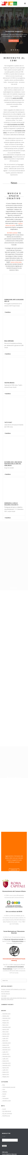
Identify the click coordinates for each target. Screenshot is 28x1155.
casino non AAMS (18, 98)
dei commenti (7, 1113)
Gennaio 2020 (5, 1034)
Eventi (3, 1096)
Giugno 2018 (5, 1045)
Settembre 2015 (6, 1065)
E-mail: (3, 1136)
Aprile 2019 (5, 1040)
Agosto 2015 (5, 1067)
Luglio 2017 (5, 1052)
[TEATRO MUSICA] (14, 368)
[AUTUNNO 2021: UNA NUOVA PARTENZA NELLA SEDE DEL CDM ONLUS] (14, 447)
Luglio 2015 (5, 1070)
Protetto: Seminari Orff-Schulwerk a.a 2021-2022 (13, 989)
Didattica (4, 1091)
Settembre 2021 (6, 1018)
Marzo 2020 (5, 1031)
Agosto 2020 (5, 1029)
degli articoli (6, 1111)
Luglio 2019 (5, 1038)
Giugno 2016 (5, 1061)
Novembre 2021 (6, 1013)
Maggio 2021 (5, 1022)
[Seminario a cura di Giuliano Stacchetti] (14, 489)
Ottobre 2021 (5, 1016)
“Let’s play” (8, 422)
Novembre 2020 (6, 1027)
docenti (4, 1094)
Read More (8, 312)
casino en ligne (7, 157)
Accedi (4, 1109)
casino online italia (16, 262)
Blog (3, 1085)
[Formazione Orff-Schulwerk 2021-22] (14, 285)
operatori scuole (6, 1100)
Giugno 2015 (5, 1072)
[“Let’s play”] (14, 408)
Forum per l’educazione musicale (13, 939)
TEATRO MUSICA (9, 382)
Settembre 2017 (6, 1049)
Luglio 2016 (5, 1058)
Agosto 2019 (5, 1036)
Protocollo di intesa (17, 941)
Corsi (3, 1089)
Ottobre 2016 (5, 1054)
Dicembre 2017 (6, 1047)
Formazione (5, 1098)
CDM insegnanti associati (8, 1087)
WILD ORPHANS (9, 341)
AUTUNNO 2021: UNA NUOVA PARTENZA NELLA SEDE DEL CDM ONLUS (13, 463)
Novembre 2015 (6, 1063)
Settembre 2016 (6, 1056)
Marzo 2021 (5, 1025)
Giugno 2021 (5, 1020)
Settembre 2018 (6, 1043)
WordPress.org (6, 1115)
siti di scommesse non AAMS (15, 124)
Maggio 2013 (5, 1076)
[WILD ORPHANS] (14, 326)
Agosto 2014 (5, 1074)
